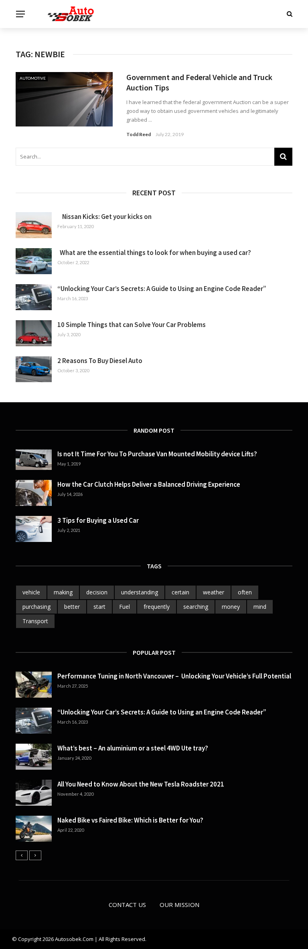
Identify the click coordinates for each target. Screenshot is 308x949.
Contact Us (127, 905)
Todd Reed (138, 134)
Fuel (124, 606)
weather (213, 592)
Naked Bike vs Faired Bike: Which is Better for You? (130, 820)
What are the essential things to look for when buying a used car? (154, 252)
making (63, 592)
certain (180, 592)
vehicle (31, 592)
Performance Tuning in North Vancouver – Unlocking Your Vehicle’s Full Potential (174, 676)
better (72, 606)
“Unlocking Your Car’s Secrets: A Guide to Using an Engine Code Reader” (161, 288)
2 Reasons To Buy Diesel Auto (99, 360)
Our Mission (179, 905)
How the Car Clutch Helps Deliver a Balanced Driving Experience (148, 484)
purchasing (36, 606)
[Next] (35, 855)
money (231, 606)
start (99, 606)
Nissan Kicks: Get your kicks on (104, 216)
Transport (35, 621)
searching (195, 606)
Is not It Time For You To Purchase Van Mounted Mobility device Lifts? (157, 453)
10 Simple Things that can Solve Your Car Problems (131, 324)
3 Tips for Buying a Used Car (98, 520)
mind (259, 606)
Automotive (33, 78)
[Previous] (22, 855)
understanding (139, 592)
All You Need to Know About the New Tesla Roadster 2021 (140, 784)
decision (96, 592)
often (245, 592)
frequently (157, 606)
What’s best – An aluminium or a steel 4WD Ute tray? (132, 748)
